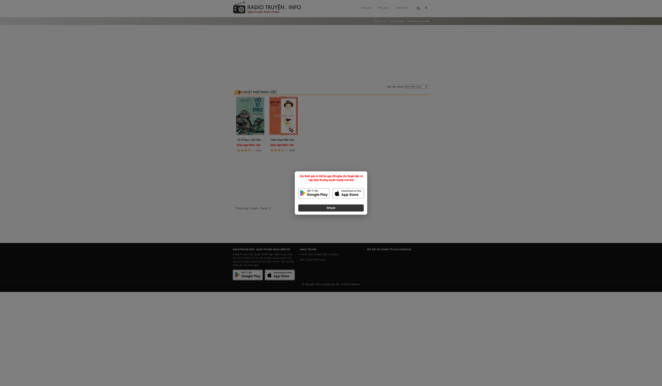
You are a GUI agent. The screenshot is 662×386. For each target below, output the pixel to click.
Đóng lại (331, 208)
